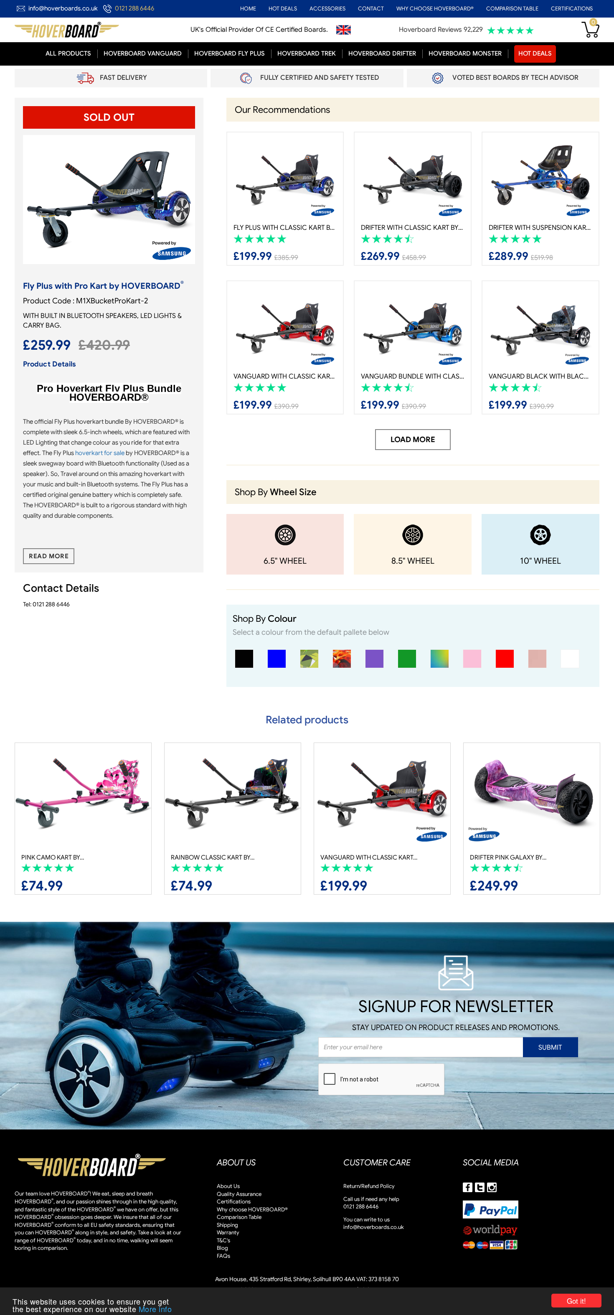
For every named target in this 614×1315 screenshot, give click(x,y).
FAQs (223, 1255)
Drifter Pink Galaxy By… (358, 857)
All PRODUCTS (68, 53)
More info (155, 1308)
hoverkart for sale (99, 453)
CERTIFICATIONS (572, 8)
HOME (248, 8)
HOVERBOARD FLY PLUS (229, 53)
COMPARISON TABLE (512, 8)
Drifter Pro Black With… (509, 857)
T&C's (223, 1240)
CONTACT (371, 8)
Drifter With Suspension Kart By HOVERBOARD (540, 228)
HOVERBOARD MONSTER (465, 53)
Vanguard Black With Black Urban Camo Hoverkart (540, 376)
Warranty (228, 1232)
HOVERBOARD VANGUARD (143, 53)
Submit (550, 1047)
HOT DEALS (283, 8)
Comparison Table (239, 1217)
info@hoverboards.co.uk (63, 8)
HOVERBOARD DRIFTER (382, 53)
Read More (49, 556)
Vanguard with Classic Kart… (219, 857)
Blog (222, 1247)
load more (413, 439)
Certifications (234, 1201)
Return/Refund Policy (369, 1186)
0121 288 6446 (134, 8)
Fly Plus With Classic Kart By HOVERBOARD (285, 228)
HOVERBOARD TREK (306, 53)
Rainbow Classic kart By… (63, 857)
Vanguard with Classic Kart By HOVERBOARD (285, 376)
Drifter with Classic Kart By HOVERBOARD (412, 228)
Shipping (227, 1225)
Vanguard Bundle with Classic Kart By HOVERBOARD (412, 376)
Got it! (576, 1300)
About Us (228, 1186)
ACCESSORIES (327, 8)
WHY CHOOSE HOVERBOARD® (435, 8)
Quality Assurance (239, 1194)
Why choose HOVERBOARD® (252, 1209)
